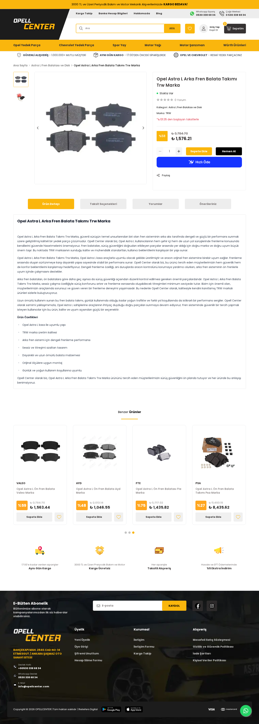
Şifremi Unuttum (87, 653)
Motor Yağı (153, 45)
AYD (79, 483)
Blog (159, 13)
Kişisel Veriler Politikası (209, 660)
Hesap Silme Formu (88, 660)
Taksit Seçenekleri (103, 204)
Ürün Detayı (51, 204)
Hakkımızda (142, 13)
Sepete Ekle (198, 151)
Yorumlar (155, 204)
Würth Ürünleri (234, 45)
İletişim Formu (144, 647)
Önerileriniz (208, 204)
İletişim (139, 640)
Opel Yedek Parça (26, 45)
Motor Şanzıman (192, 45)
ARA (172, 28)
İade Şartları (202, 653)
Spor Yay (119, 45)
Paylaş (166, 175)
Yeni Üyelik (82, 640)
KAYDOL (174, 606)
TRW (168, 113)
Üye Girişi (81, 647)
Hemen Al (229, 151)
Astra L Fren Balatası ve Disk (50, 65)
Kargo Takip (84, 13)
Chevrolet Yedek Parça (76, 45)
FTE (138, 483)
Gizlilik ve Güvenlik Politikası (213, 647)
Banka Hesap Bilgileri (113, 13)
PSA (198, 483)
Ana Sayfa (20, 65)
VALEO (20, 483)
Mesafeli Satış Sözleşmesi (211, 640)
